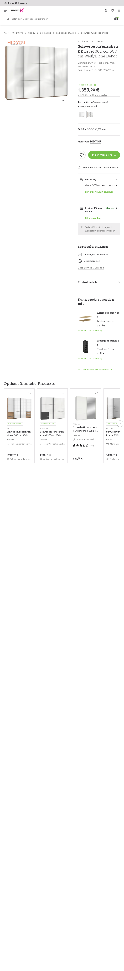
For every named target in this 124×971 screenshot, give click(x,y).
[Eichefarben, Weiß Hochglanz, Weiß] (90, 114)
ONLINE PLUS (86, 85)
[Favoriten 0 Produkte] (112, 10)
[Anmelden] (106, 10)
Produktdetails (87, 282)
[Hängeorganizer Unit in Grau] (85, 346)
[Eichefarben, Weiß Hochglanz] (81, 114)
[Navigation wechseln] (5, 10)
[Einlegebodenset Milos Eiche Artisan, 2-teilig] (85, 318)
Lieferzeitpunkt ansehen (99, 191)
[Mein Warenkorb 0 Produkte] (119, 10)
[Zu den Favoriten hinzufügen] (82, 155)
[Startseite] (5, 33)
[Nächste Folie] (120, 424)
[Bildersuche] (116, 19)
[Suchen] (8, 19)
